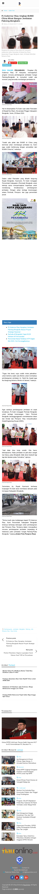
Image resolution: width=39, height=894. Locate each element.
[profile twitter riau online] (22, 877)
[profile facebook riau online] (12, 877)
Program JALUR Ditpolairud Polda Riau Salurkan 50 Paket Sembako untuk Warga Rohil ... (27, 803)
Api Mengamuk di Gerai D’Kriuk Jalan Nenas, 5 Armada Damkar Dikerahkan (26, 761)
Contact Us (25, 868)
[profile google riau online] (26, 877)
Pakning (28, 629)
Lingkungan (22, 788)
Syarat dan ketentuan (21, 870)
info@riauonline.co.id (30, 872)
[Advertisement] (19, 299)
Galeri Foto (12, 10)
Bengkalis (22, 629)
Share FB (7, 65)
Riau (19, 757)
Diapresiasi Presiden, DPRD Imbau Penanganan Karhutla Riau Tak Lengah (26, 827)
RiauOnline (26, 885)
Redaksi (15, 868)
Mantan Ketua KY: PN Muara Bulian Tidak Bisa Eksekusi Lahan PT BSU (17, 671)
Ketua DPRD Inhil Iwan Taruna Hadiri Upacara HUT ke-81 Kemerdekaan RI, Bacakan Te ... (19, 743)
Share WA (23, 63)
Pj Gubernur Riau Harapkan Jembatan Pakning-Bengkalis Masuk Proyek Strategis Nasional (21, 329)
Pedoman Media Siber (12, 872)
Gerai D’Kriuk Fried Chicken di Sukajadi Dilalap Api (27, 781)
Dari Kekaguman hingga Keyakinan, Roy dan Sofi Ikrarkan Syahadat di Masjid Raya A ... (26, 816)
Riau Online (14, 631)
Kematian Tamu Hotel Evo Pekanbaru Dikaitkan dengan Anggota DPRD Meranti (26, 838)
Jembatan (16, 629)
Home (5, 10)
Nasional (21, 767)
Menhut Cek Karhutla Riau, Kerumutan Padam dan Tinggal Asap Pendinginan (27, 792)
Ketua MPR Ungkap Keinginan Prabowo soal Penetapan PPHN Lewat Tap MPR (27, 771)
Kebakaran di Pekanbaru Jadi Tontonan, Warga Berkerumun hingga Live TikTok (18, 687)
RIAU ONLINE (7, 70)
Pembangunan (8, 629)
